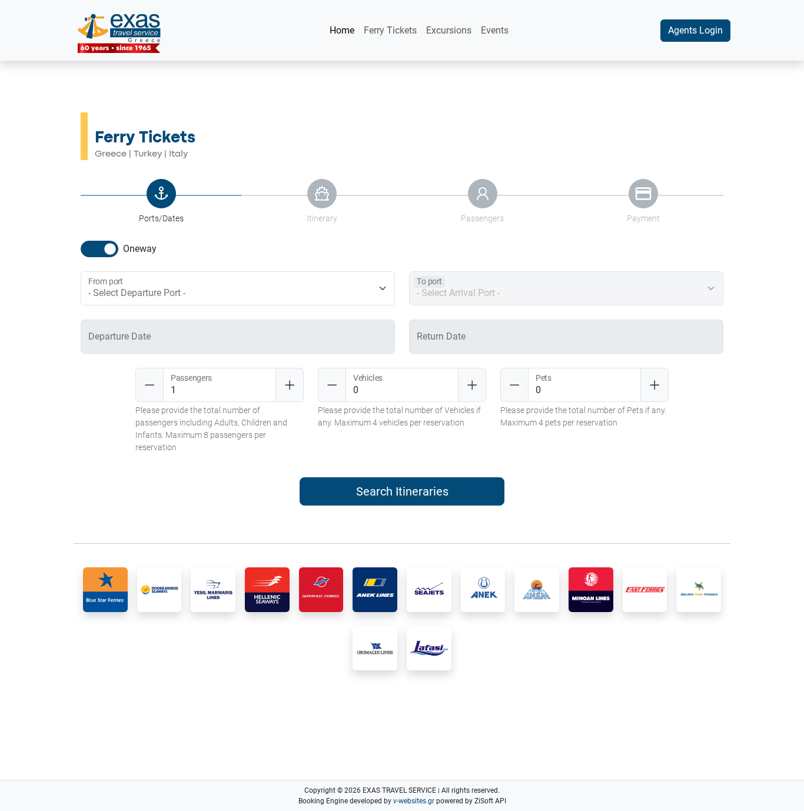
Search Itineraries (402, 491)
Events (495, 30)
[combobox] (241, 293)
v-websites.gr (413, 801)
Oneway (140, 248)
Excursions (448, 30)
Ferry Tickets (390, 30)
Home (342, 30)
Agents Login (695, 30)
